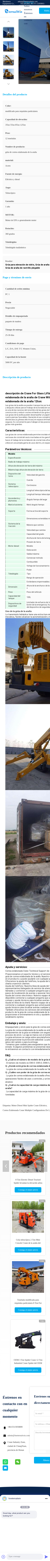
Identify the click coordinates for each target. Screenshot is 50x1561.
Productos (29, 2)
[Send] (46, 1557)
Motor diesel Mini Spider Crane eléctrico (29, 1105)
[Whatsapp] (9, 1464)
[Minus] (46, 1498)
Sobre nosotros (28, 8)
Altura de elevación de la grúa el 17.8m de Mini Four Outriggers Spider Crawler (28, 1363)
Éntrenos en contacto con (28, 18)
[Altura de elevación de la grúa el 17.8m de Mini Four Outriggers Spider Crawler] (28, 1337)
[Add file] (3, 1557)
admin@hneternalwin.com (18, 1435)
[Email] (9, 1470)
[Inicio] (13, 11)
